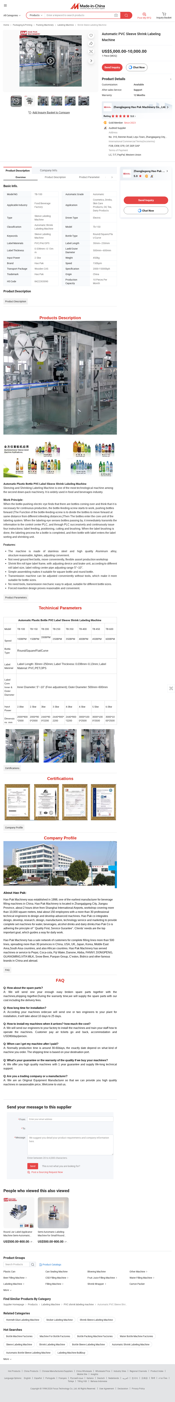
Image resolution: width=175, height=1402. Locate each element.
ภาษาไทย (163, 1378)
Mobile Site (82, 1374)
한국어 (135, 1378)
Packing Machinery (45, 24)
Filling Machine (53, 1283)
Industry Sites (120, 1371)
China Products (31, 1371)
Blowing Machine (97, 1271)
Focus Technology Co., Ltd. (65, 1388)
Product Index (157, 1371)
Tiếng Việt (82, 1381)
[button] (105, 177)
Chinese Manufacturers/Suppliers (57, 1371)
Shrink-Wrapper (96, 1283)
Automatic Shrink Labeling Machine (130, 1344)
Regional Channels (138, 1371)
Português (50, 1378)
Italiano (90, 1378)
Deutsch (101, 1378)
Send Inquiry (112, 67)
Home (6, 24)
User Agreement (106, 1388)
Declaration (123, 1388)
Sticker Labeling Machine (59, 1319)
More (6, 1359)
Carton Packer (137, 1283)
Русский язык (76, 1378)
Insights (94, 1374)
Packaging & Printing (22, 24)
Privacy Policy (138, 1388)
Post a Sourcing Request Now (45, 1172)
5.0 (136, 176)
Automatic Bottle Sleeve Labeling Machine (28, 1352)
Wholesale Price (102, 1371)
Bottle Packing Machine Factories (95, 1336)
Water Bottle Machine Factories (136, 1336)
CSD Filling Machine (55, 1277)
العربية (125, 1378)
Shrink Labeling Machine (52, 1344)
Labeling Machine (65, 24)
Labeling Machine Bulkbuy (71, 1352)
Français (63, 1378)
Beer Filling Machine (13, 1277)
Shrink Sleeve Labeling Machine (91, 24)
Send (32, 1166)
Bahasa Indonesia (99, 1381)
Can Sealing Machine (56, 1271)
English (27, 1378)
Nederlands (113, 1378)
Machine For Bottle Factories (55, 1336)
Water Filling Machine (141, 1277)
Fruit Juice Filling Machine (101, 1277)
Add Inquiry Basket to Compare (51, 112)
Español (38, 1378)
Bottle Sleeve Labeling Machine (88, 1344)
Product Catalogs (51, 1264)
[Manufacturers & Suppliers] (87, 6)
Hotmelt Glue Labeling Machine (22, 1319)
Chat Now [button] (139, 67)
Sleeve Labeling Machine (19, 1344)
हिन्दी (153, 1378)
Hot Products (14, 1371)
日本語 (145, 1378)
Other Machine (137, 1271)
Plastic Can (9, 1271)
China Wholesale (84, 1371)
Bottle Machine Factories (19, 1336)
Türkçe (71, 1381)
